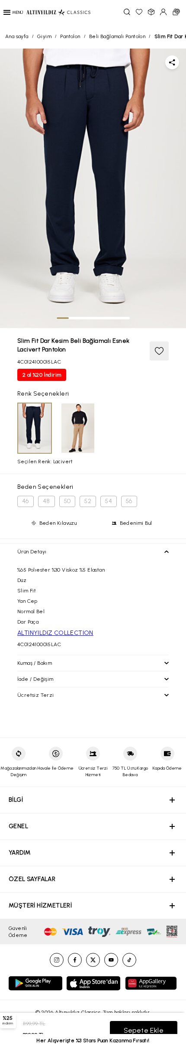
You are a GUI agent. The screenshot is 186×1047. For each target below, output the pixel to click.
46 (25, 501)
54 (108, 501)
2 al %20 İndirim (41, 375)
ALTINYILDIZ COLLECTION (55, 633)
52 (87, 501)
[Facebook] (75, 960)
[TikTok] (129, 960)
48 (46, 501)
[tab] (63, 318)
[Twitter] (93, 960)
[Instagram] (57, 960)
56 (129, 501)
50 (67, 501)
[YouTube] (111, 960)
